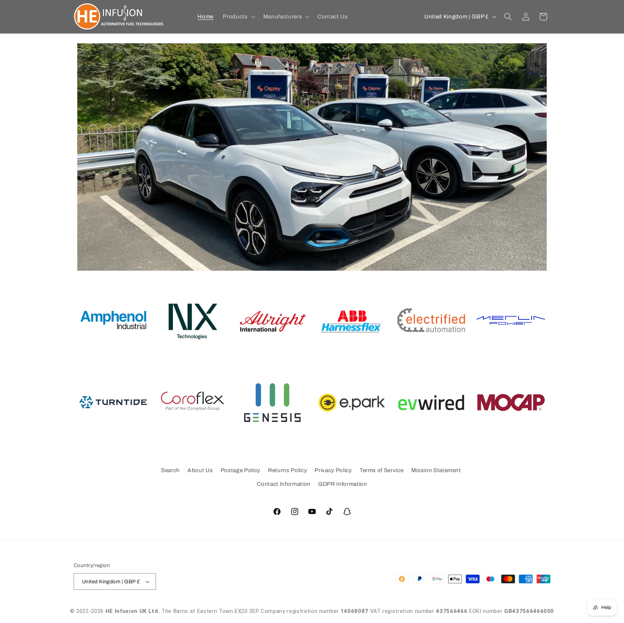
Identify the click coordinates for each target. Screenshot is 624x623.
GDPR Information (342, 484)
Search (170, 470)
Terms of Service (382, 470)
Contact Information (284, 484)
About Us (200, 470)
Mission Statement (436, 470)
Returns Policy (287, 470)
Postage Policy (240, 470)
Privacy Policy (333, 470)
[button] (238, 16)
